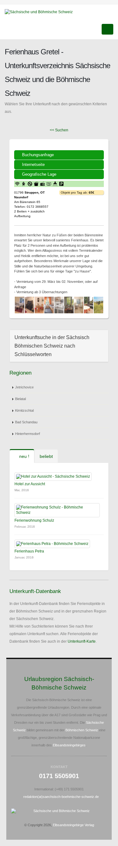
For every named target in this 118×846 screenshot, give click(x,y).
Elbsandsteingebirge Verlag (73, 825)
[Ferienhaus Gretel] (19, 305)
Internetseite (33, 164)
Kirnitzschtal (24, 410)
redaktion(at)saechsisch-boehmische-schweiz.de (61, 797)
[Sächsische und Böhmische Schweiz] (41, 11)
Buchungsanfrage (38, 154)
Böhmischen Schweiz (81, 730)
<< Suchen (59, 130)
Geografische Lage (39, 174)
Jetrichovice (24, 387)
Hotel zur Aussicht (29, 484)
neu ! (23, 456)
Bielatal (20, 399)
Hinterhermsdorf (27, 434)
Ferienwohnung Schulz (34, 520)
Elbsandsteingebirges (69, 745)
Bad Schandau (26, 422)
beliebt (46, 456)
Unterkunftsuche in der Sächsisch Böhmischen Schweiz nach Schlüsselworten (51, 346)
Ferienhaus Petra (29, 551)
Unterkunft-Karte (82, 641)
